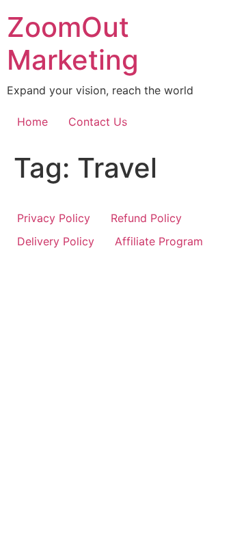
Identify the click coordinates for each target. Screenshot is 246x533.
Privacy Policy (53, 218)
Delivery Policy (55, 241)
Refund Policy (146, 218)
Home (32, 121)
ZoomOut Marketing (73, 43)
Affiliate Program (159, 241)
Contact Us (97, 121)
